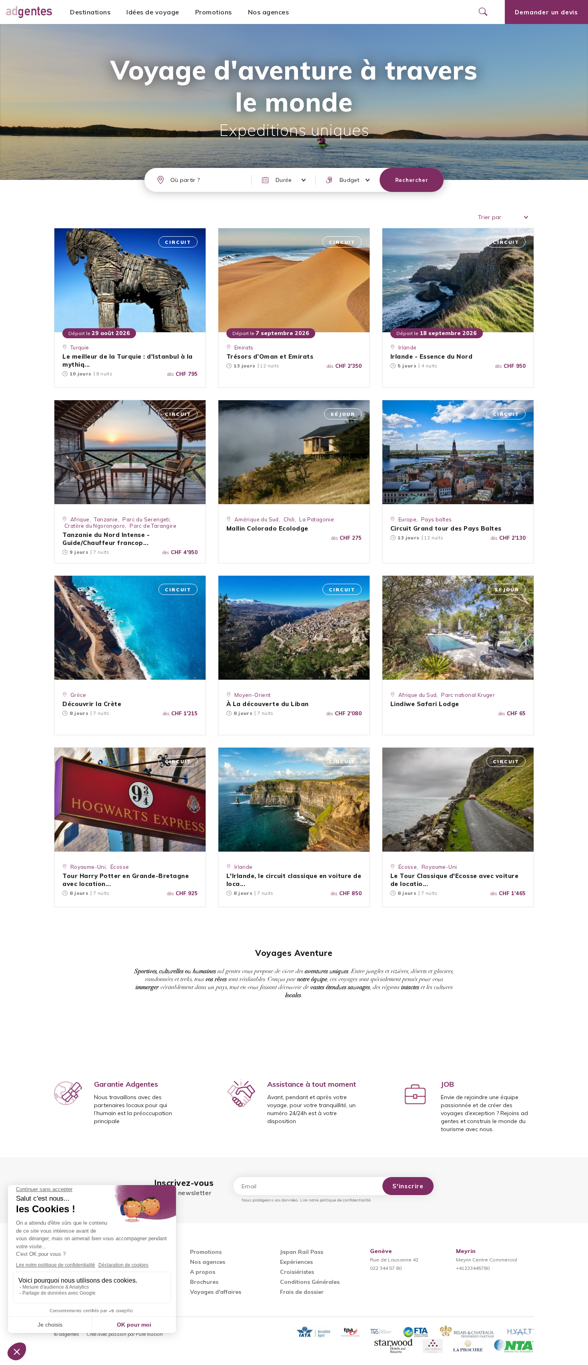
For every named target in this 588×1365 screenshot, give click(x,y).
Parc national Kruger (468, 695)
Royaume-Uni (88, 867)
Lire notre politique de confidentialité (335, 1200)
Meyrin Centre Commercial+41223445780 (486, 1259)
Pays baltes (436, 519)
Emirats (244, 347)
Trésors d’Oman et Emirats (270, 356)
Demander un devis (546, 12)
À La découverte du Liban (267, 704)
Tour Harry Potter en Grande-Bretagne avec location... (125, 880)
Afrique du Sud (417, 695)
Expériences (296, 1261)
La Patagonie (316, 519)
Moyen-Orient (252, 695)
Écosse (119, 867)
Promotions (213, 12)
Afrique (80, 519)
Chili (289, 519)
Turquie (79, 347)
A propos (202, 1271)
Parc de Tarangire (153, 526)
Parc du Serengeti (146, 519)
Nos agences (268, 12)
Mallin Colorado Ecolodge (267, 528)
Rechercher (411, 180)
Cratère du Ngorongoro (94, 526)
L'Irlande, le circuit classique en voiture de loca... (294, 880)
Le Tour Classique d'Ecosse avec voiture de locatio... (454, 880)
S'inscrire (408, 1186)
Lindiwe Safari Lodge (424, 704)
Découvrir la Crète (91, 704)
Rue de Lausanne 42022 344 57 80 (394, 1259)
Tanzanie (106, 519)
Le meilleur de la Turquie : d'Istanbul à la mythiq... (127, 360)
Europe (407, 519)
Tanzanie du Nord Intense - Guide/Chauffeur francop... (106, 539)
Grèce (78, 695)
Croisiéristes (297, 1271)
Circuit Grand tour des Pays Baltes (446, 528)
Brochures (204, 1281)
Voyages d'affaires (215, 1291)
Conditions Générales (310, 1281)
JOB (447, 1084)
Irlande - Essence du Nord (431, 356)
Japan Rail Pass (301, 1251)
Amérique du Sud (256, 519)
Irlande (407, 347)
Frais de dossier (302, 1291)
